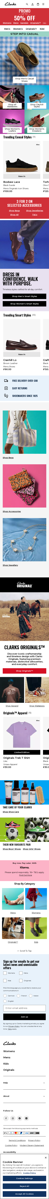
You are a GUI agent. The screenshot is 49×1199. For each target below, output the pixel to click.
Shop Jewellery (10, 565)
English (11, 1001)
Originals (27, 981)
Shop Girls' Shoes (32, 849)
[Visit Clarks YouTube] (26, 1118)
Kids (9, 981)
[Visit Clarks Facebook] (6, 1118)
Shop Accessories (12, 511)
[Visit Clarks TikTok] (19, 1118)
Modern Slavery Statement (32, 1145)
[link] (21, 168)
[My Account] (32, 4)
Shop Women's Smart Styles (24, 304)
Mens (16, 23)
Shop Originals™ (24, 671)
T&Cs (34, 215)
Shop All (14, 215)
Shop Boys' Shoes (12, 849)
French (24, 996)
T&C (44, 23)
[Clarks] (10, 4)
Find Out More (25, 875)
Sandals (24, 23)
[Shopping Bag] (37, 4)
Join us (24, 1017)
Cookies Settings (24, 1178)
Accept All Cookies (24, 1194)
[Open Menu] (43, 4)
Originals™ (35, 23)
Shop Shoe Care (11, 812)
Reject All (24, 1186)
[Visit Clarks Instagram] (13, 1118)
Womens (7, 23)
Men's (7, 29)
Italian (36, 996)
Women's (18, 29)
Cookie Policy (11, 1145)
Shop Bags (14, 210)
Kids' (42, 29)
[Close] (46, 1158)
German (11, 996)
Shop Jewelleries (34, 210)
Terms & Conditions (17, 1140)
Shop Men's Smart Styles (24, 296)
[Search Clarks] (27, 4)
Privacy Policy (14, 1026)
